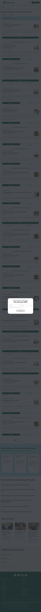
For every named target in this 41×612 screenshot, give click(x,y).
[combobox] (14, 305)
